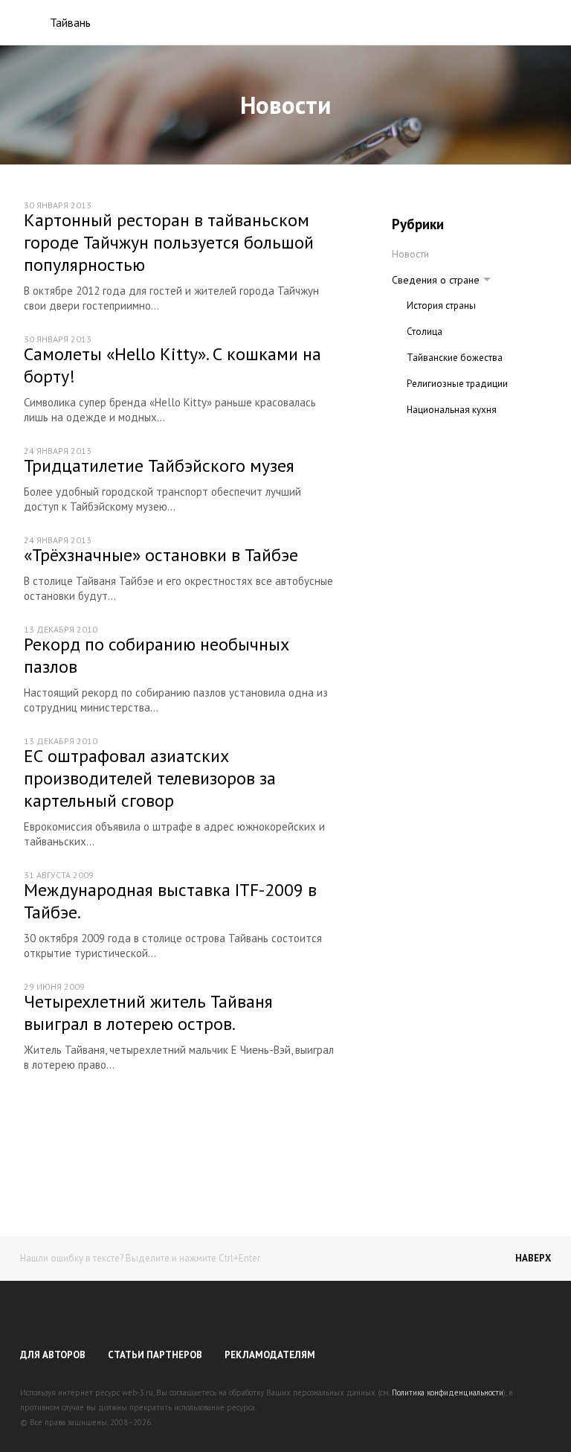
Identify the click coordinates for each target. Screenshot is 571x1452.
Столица (424, 331)
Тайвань (70, 22)
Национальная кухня (452, 409)
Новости (410, 253)
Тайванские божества (455, 357)
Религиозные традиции (457, 383)
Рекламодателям (270, 1355)
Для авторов (53, 1355)
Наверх (533, 1258)
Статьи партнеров (155, 1355)
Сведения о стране (436, 280)
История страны (441, 305)
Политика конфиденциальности (447, 1392)
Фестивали (430, 435)
